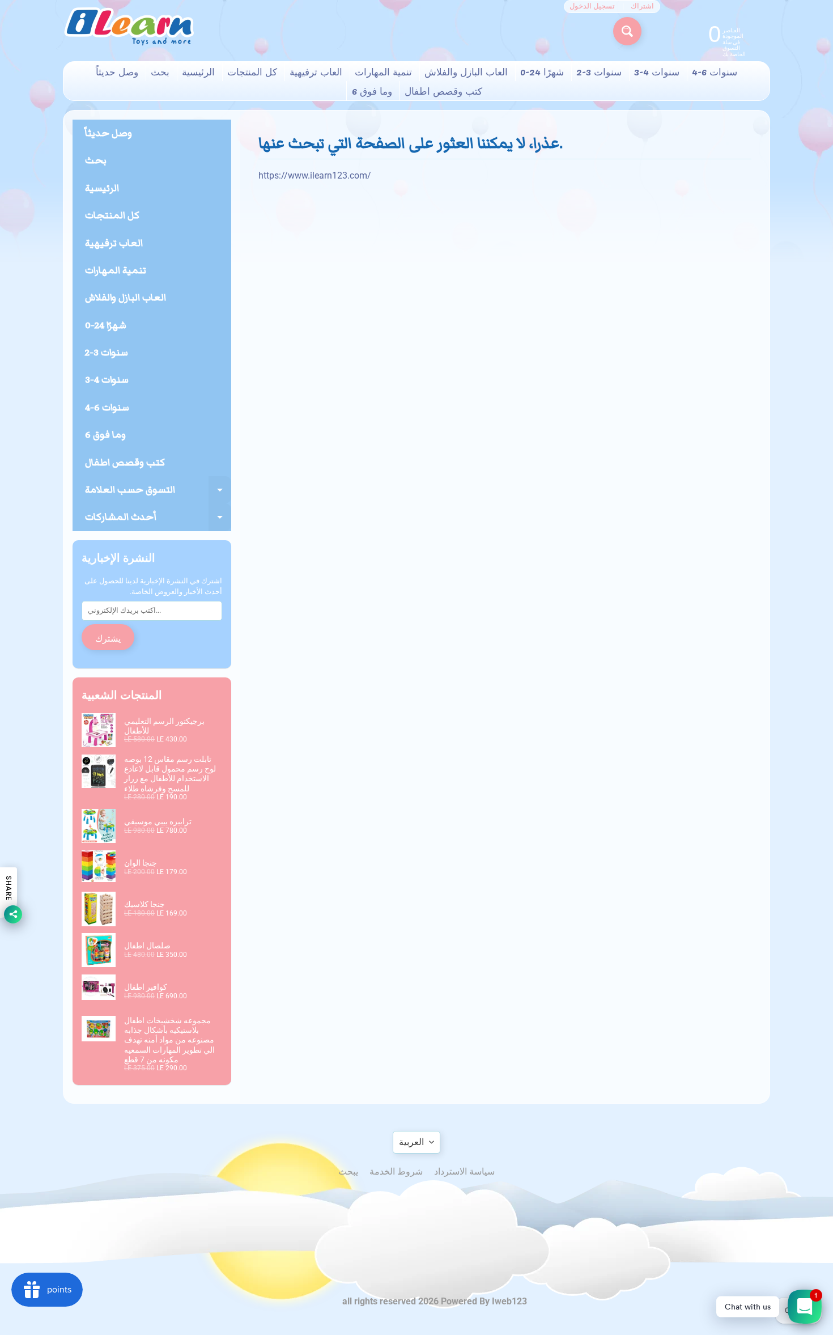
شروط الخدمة (396, 1171)
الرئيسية (198, 71)
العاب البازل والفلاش (466, 71)
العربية (411, 1142)
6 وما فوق (372, 90)
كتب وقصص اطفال (443, 90)
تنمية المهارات (383, 71)
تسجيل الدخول (592, 6)
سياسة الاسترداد (464, 1171)
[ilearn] (128, 26)
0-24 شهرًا (542, 71)
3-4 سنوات (656, 71)
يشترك (108, 638)
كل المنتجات (252, 71)
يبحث (348, 1171)
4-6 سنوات (714, 71)
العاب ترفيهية (316, 71)
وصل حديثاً (117, 71)
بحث (160, 71)
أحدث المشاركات (158, 520)
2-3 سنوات (599, 71)
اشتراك (642, 6)
